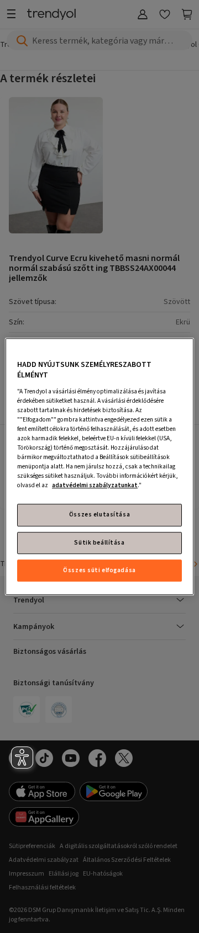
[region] (99, 467)
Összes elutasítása (99, 515)
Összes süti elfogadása (99, 570)
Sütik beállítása (99, 542)
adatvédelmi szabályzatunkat (95, 486)
